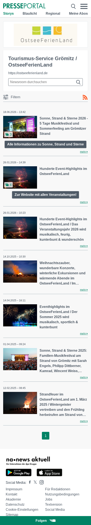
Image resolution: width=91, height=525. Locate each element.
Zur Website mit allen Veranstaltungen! (45, 194)
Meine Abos (78, 13)
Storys (8, 13)
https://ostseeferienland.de (28, 73)
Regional (53, 13)
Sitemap (12, 514)
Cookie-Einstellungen (22, 509)
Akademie (13, 499)
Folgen (41, 520)
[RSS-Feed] (85, 97)
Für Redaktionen (57, 489)
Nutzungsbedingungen (62, 494)
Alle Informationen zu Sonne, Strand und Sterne (45, 144)
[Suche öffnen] (73, 6)
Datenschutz (15, 504)
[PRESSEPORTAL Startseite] (24, 6)
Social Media (55, 509)
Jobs (48, 499)
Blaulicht (30, 13)
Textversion (53, 504)
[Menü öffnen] (84, 6)
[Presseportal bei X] (34, 482)
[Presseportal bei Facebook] (28, 482)
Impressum (14, 489)
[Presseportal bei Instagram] (40, 482)
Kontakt (11, 494)
